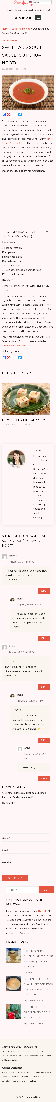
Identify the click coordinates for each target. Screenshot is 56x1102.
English (36, 2)
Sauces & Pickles (21, 28)
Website (6, 862)
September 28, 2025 (33, 1000)
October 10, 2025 (32, 972)
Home (5, 28)
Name (6, 838)
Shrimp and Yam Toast (14, 345)
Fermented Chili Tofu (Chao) (24, 420)
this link (42, 911)
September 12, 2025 (33, 1023)
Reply (43, 591)
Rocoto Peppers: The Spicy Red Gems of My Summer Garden (37, 1012)
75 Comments (26, 424)
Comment (8, 803)
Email (6, 850)
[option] (26, 407)
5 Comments (20, 69)
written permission (9, 1060)
